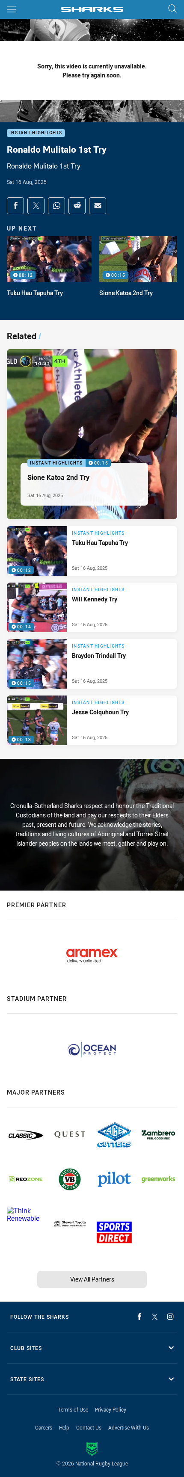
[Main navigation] (11, 9)
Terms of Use (73, 1409)
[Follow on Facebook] (139, 1316)
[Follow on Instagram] (170, 1316)
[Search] (172, 9)
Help (64, 1427)
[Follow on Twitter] (154, 1316)
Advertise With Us (128, 1427)
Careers (43, 1427)
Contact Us (88, 1427)
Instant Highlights (35, 133)
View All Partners (92, 1279)
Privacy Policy (110, 1409)
